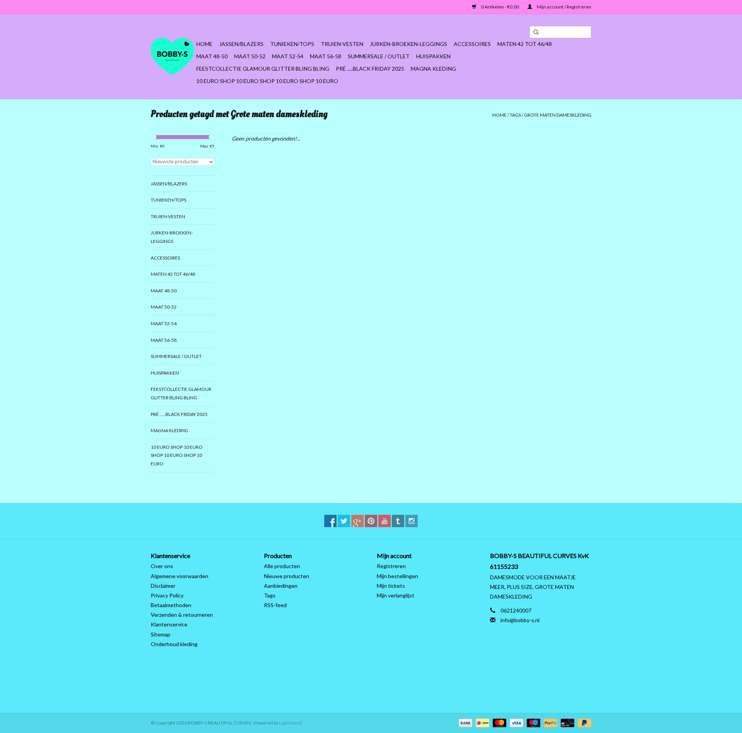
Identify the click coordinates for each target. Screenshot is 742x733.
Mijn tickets (391, 585)
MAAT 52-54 (287, 56)
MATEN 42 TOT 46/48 (524, 44)
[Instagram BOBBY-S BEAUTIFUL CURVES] (411, 521)
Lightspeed (290, 723)
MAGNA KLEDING (433, 68)
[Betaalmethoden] (464, 722)
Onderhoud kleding (174, 644)
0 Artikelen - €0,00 (500, 7)
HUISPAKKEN (433, 56)
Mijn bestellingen (397, 576)
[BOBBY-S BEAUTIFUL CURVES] (172, 56)
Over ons (162, 566)
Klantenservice (169, 624)
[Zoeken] (533, 32)
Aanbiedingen (281, 585)
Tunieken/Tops (292, 44)
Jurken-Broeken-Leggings (408, 44)
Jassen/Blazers (241, 44)
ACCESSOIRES (472, 44)
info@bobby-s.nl (519, 620)
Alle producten (282, 566)
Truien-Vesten (342, 44)
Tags (515, 115)
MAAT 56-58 (325, 56)
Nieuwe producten (286, 576)
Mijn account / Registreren (563, 7)
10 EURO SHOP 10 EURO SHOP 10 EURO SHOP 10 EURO (267, 81)
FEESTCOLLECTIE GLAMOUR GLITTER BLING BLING (262, 68)
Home (204, 44)
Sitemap (160, 634)
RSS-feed (275, 605)
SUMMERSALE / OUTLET (379, 56)
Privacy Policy (167, 595)
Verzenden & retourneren (182, 614)
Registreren (391, 566)
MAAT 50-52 (249, 56)
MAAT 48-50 (212, 56)
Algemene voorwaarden (179, 576)
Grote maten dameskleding (557, 115)
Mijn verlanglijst (395, 595)
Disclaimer (163, 585)
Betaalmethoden (171, 605)
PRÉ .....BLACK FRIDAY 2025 (370, 68)
